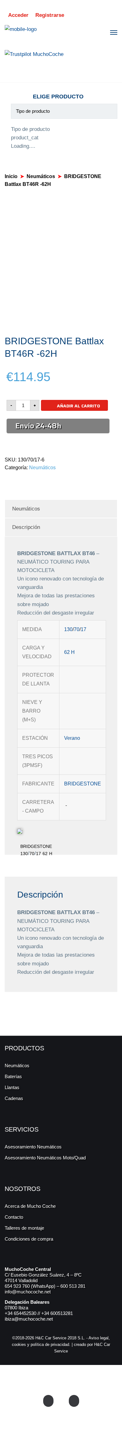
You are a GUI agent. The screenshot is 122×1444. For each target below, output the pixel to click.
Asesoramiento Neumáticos (33, 1146)
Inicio (11, 176)
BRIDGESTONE (82, 783)
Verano (72, 738)
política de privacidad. (50, 1344)
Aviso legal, (99, 1338)
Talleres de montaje (24, 1228)
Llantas (12, 1087)
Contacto (14, 1217)
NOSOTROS (22, 1188)
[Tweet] (13, 481)
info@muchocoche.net (28, 1291)
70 (76, 629)
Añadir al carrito (78, 405)
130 (68, 629)
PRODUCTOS (24, 1048)
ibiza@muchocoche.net (29, 1319)
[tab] (61, 509)
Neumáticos (41, 176)
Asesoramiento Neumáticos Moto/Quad (45, 1157)
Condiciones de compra (29, 1239)
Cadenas (14, 1098)
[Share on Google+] (21, 481)
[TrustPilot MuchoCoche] (34, 54)
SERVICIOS (21, 1129)
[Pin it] (28, 481)
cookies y (21, 1344)
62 (67, 652)
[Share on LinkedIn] (35, 481)
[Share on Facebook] (6, 481)
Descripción (26, 527)
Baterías (13, 1076)
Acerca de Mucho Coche (30, 1206)
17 (83, 629)
